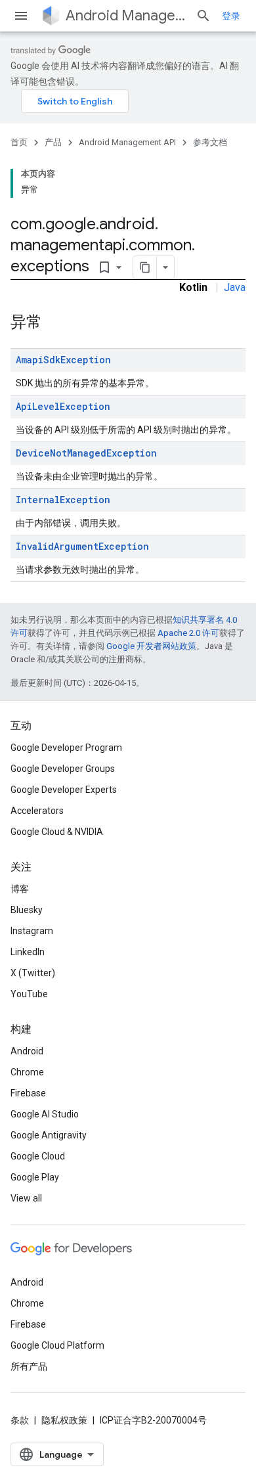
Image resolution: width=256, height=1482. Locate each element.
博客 (20, 889)
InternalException (63, 499)
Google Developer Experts (64, 789)
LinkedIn (28, 952)
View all (26, 1198)
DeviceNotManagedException (86, 453)
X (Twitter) (33, 973)
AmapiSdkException (63, 359)
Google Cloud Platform (57, 1345)
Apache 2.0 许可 (188, 633)
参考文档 (210, 142)
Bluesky (27, 910)
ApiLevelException (63, 406)
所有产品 (29, 1366)
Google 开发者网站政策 (151, 646)
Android (27, 1051)
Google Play (35, 1177)
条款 (20, 1420)
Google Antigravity (49, 1135)
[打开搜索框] (203, 16)
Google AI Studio (45, 1114)
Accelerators (37, 810)
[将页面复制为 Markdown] (145, 267)
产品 (53, 142)
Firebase (28, 1093)
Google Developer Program (66, 747)
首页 (19, 142)
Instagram (32, 931)
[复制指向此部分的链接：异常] (55, 323)
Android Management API (125, 15)
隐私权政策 (64, 1420)
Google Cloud (38, 1156)
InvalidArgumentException (82, 546)
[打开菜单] (21, 16)
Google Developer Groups (63, 768)
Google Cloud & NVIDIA (57, 831)
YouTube (29, 994)
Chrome (27, 1072)
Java (234, 287)
